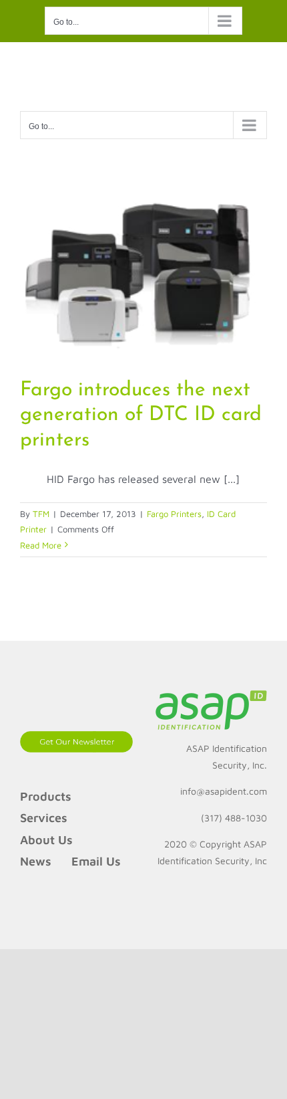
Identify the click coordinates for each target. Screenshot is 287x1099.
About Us (46, 840)
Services (43, 818)
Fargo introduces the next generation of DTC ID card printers (141, 415)
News (35, 861)
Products (45, 796)
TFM (41, 513)
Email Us (96, 861)
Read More (40, 545)
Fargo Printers (174, 513)
